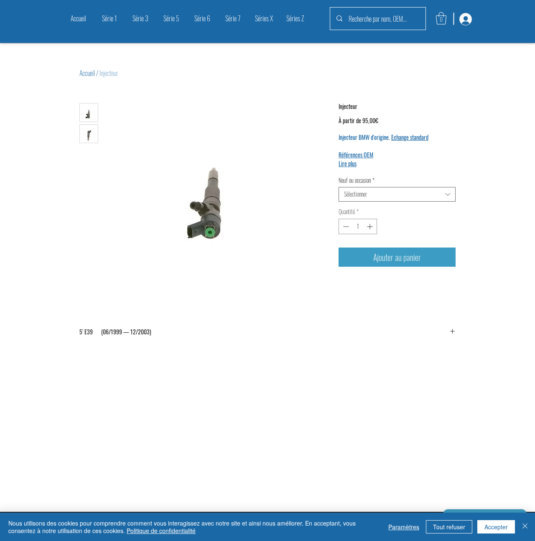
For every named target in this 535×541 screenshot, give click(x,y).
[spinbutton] (357, 226)
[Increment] (370, 226)
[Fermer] (525, 526)
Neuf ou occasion (356, 180)
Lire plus (348, 163)
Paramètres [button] (403, 527)
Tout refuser (449, 527)
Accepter (496, 527)
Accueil (87, 73)
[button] (441, 18)
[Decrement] (345, 226)
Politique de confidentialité (161, 530)
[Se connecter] (464, 19)
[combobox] (397, 194)
